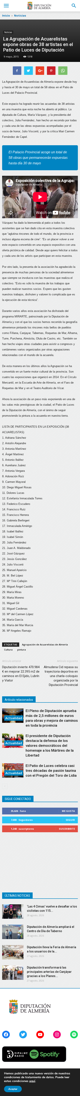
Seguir (70, 819)
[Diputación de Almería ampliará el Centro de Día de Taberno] (12, 932)
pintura (21, 649)
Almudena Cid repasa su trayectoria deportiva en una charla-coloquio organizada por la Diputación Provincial (61, 676)
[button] (74, 5)
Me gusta (68, 811)
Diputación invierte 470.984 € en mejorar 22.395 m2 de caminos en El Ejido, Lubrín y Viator (20, 673)
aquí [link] (32, 1081)
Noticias (8, 32)
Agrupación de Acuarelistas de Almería (45, 644)
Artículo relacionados (19, 699)
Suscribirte (67, 828)
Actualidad (13, 718)
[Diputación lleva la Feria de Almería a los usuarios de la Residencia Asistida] (12, 952)
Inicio (6, 15)
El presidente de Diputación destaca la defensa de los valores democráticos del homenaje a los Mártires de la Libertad (50, 745)
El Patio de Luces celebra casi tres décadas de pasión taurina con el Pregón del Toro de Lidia (51, 771)
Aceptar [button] (12, 1089)
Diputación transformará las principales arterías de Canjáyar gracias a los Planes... (49, 972)
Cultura (8, 649)
